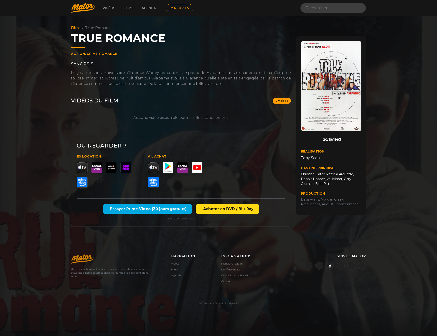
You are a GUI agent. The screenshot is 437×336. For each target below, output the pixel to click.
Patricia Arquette (339, 174)
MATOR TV (179, 8)
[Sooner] (125, 167)
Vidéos (109, 8)
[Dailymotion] (330, 266)
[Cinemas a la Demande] (111, 167)
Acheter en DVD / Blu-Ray (228, 209)
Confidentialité (230, 269)
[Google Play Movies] (168, 167)
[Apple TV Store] (82, 167)
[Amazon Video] (82, 182)
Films (128, 8)
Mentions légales (232, 263)
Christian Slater (313, 174)
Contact (226, 281)
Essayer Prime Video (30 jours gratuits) (148, 209)
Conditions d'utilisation (236, 275)
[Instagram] (351, 266)
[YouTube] (197, 167)
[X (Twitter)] (309, 266)
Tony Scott (311, 158)
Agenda (149, 8)
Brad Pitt (322, 184)
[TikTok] (362, 266)
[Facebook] (341, 266)
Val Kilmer (334, 179)
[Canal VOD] (96, 167)
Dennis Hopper (313, 179)
